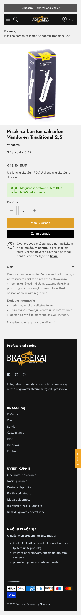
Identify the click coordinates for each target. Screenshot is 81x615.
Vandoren (13, 145)
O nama (12, 420)
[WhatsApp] (24, 374)
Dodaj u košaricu (40, 223)
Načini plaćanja (17, 481)
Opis (10, 267)
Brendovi (13, 445)
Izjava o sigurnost (18, 500)
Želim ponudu (40, 234)
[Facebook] (9, 374)
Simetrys (45, 604)
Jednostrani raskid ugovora (24, 506)
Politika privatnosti (19, 493)
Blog (10, 439)
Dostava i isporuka (19, 487)
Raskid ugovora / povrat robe (26, 512)
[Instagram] (16, 374)
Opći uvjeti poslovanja (21, 475)
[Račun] (62, 19)
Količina (12, 202)
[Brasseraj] (40, 19)
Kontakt (12, 451)
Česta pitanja (15, 433)
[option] (40, 84)
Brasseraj (10, 31)
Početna (12, 414)
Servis (11, 427)
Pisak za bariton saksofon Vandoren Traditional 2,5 (37, 36)
